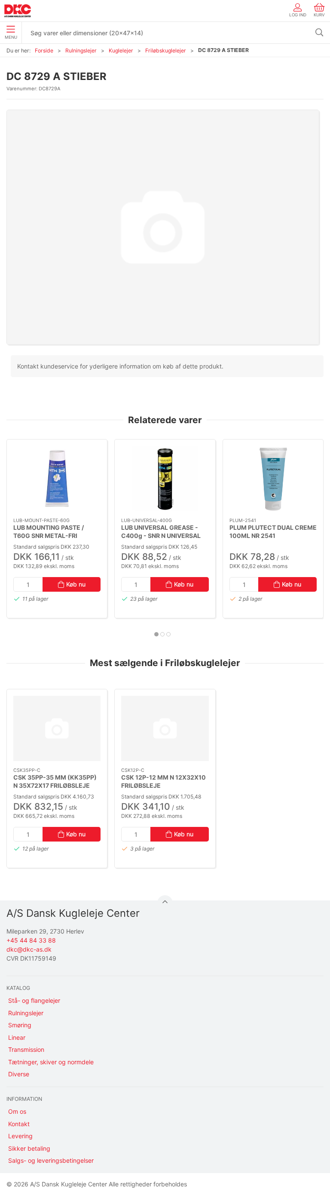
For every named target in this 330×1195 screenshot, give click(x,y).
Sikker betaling (29, 1148)
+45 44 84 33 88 (31, 940)
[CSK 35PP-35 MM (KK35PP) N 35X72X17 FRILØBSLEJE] (57, 728)
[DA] (17, 11)
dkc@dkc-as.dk (29, 949)
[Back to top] (165, 903)
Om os (17, 1111)
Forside (44, 50)
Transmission (26, 1049)
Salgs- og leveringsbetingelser (51, 1160)
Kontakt (19, 1123)
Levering (20, 1136)
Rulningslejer (81, 50)
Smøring (19, 1025)
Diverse (18, 1074)
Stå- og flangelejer (34, 1000)
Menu (11, 37)
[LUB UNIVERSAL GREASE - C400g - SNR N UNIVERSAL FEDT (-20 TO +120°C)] (164, 478)
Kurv (319, 14)
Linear (16, 1037)
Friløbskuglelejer (165, 50)
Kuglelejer (121, 50)
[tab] (156, 634)
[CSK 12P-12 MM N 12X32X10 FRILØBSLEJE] (164, 728)
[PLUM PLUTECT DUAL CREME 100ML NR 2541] (273, 478)
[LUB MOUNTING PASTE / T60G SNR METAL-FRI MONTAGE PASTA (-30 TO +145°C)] (57, 478)
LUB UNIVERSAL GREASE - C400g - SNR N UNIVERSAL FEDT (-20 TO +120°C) (161, 536)
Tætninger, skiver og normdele (51, 1062)
